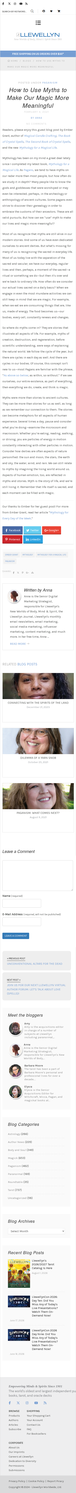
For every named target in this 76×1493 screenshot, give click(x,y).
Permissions (16, 1465)
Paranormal (15, 1174)
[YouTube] (22, 3)
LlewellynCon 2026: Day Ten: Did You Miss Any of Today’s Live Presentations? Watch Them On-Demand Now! (45, 1306)
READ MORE (18, 643)
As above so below (16, 375)
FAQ (29, 1429)
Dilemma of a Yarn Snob (38, 758)
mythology (28, 555)
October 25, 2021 (38, 762)
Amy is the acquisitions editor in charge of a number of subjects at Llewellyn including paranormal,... (43, 1030)
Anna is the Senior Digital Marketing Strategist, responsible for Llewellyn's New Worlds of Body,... (44, 1051)
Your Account (35, 1420)
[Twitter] (11, 3)
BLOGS (27, 61)
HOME (15, 61)
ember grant (11, 555)
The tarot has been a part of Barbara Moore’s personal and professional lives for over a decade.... (43, 1072)
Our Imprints (17, 1452)
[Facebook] (5, 3)
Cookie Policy (36, 1481)
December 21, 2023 (38, 707)
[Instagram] (16, 3)
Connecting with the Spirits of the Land (38, 702)
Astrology (14, 1134)
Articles (13, 1424)
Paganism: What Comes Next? (38, 813)
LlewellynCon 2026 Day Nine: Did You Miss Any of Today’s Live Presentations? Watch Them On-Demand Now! (45, 1340)
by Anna (36, 117)
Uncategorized (17, 1198)
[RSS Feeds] (28, 3)
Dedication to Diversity (22, 1461)
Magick (13, 1158)
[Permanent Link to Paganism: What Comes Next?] (38, 796)
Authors (13, 1420)
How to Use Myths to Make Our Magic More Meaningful (38, 97)
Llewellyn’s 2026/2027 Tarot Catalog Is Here (43, 1264)
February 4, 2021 (36, 111)
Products (14, 1415)
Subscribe (15, 1429)
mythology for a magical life (51, 555)
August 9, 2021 (38, 817)
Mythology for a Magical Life (38, 147)
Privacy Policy (17, 1481)
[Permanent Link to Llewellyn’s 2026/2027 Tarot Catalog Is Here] (19, 1287)
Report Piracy (55, 1481)
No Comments (36, 123)
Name (12, 896)
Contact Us (33, 1424)
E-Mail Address (31, 914)
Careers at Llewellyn (21, 1456)
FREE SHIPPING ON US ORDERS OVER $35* (38, 53)
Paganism (50, 82)
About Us (14, 1447)
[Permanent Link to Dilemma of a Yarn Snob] (38, 741)
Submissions (17, 1470)
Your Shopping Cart (38, 1415)
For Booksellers (36, 1433)
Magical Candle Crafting (40, 135)
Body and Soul (17, 1150)
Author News (16, 1142)
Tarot (11, 1190)
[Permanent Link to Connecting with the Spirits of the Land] (38, 686)
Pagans (28, 170)
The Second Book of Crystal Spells (47, 141)
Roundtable (15, 1182)
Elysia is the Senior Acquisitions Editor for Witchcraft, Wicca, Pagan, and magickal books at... (43, 1093)
